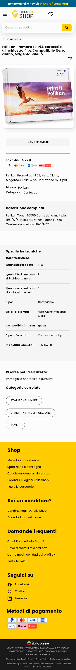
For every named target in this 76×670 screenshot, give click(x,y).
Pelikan (23, 187)
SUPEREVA (45, 654)
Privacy (31, 659)
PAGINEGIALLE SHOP (50, 648)
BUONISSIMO (32, 654)
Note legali (21, 659)
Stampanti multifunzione (31, 413)
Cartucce (30, 192)
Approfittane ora (55, 4)
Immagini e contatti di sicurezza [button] (29, 379)
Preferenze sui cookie (60, 659)
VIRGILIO (19, 648)
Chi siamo (10, 659)
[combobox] (38, 27)
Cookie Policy (42, 659)
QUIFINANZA (61, 651)
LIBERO (10, 648)
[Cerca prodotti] (67, 27)
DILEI (41, 651)
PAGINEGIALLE (32, 648)
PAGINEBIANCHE (16, 651)
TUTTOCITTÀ (31, 651)
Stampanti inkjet (24, 400)
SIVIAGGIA (50, 651)
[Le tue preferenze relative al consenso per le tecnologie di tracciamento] (69, 663)
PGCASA (65, 648)
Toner (15, 425)
